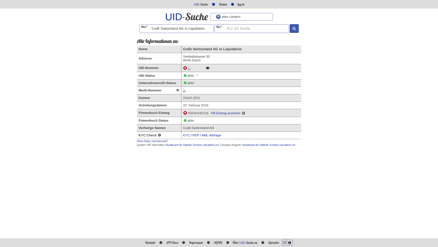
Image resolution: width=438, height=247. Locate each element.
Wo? (219, 27)
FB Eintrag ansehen (226, 113)
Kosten (223, 4)
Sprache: (274, 242)
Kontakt (150, 242)
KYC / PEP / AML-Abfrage (202, 135)
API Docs (172, 242)
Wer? (144, 27)
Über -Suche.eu (245, 242)
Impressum (196, 242)
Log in (240, 4)
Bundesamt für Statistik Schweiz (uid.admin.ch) (192, 144)
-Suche (201, 4)
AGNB (218, 242)
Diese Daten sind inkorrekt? (152, 141)
